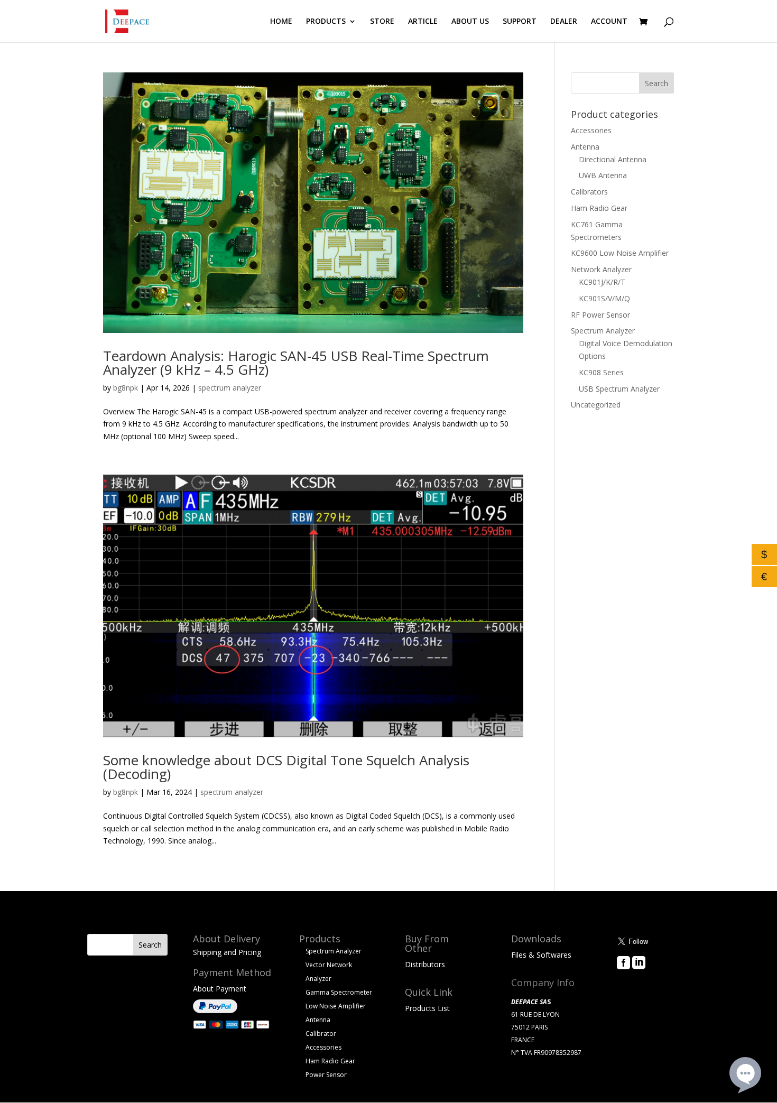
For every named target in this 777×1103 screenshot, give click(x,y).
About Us (633, 977)
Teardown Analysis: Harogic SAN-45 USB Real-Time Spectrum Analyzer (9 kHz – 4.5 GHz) (296, 362)
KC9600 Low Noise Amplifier (620, 253)
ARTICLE (423, 21)
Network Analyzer (601, 269)
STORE (382, 21)
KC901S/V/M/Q (604, 298)
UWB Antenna (603, 175)
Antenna (585, 147)
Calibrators (589, 192)
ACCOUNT (609, 21)
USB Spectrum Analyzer (619, 389)
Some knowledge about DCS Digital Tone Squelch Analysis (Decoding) (286, 766)
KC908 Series (601, 372)
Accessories (591, 130)
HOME (281, 21)
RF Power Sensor (600, 315)
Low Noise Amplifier (336, 1006)
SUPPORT (519, 21)
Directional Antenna (612, 159)
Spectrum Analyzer (603, 331)
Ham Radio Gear (599, 208)
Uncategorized (596, 405)
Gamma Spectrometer (339, 992)
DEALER (563, 21)
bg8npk (125, 388)
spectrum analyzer (229, 388)
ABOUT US (470, 21)
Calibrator (321, 1033)
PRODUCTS (326, 21)
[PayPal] (215, 1010)
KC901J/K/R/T (602, 282)
